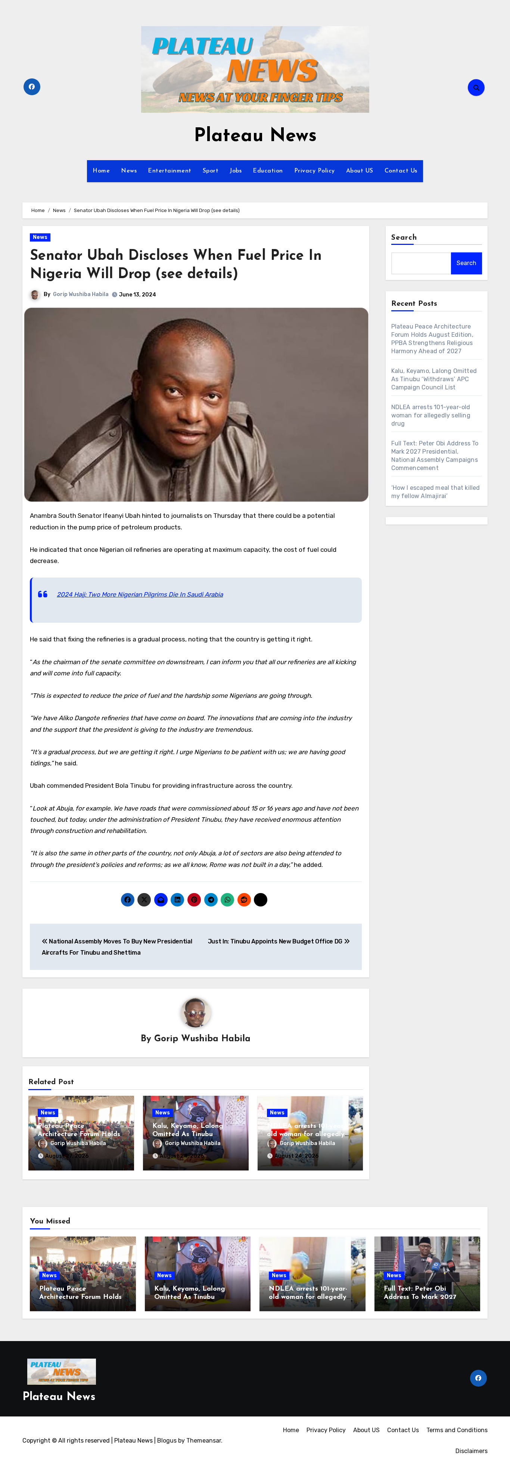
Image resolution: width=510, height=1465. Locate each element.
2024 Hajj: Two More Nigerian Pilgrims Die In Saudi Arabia (140, 594)
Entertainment (170, 171)
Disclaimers (471, 1451)
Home (101, 171)
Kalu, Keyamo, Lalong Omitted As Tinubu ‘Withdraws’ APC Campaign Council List (434, 379)
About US (359, 171)
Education (268, 171)
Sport (211, 171)
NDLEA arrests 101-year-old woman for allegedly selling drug (306, 1134)
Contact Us (401, 171)
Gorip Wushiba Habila (81, 294)
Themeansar (203, 1440)
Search (404, 238)
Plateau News (255, 136)
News (129, 171)
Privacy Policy (314, 171)
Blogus (167, 1440)
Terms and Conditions (457, 1430)
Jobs (236, 171)
